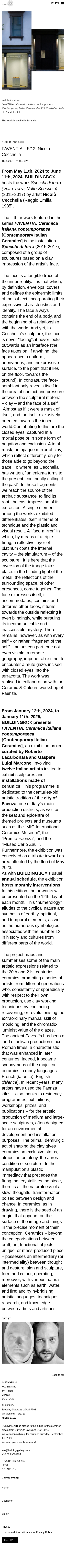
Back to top (58, 1374)
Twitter (7, 1390)
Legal (6, 1465)
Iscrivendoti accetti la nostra (19, 1532)
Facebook (9, 1386)
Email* (5, 1513)
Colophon (9, 1469)
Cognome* (8, 1500)
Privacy (6, 1526)
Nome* (5, 1487)
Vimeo (6, 1394)
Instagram (9, 1382)
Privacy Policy (44, 1532)
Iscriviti (10, 1539)
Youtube (8, 1398)
